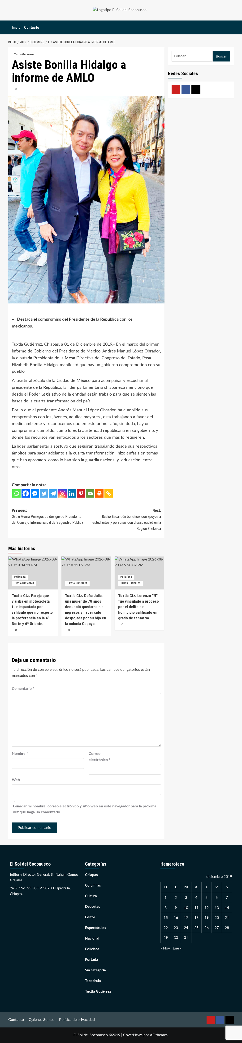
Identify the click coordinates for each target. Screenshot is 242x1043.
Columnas (93, 885)
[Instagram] (62, 493)
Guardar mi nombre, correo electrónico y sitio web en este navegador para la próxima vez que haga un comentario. (84, 809)
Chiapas (91, 875)
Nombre (20, 754)
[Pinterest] (81, 493)
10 (186, 908)
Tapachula (93, 981)
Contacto (31, 27)
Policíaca (20, 577)
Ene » (177, 948)
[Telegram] (53, 493)
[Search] (231, 27)
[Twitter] (44, 493)
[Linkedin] (72, 493)
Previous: (47, 516)
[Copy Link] (108, 493)
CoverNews (133, 1035)
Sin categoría (95, 970)
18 (196, 918)
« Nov (165, 948)
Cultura (91, 896)
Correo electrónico (99, 757)
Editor (90, 917)
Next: (126, 519)
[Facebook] (26, 493)
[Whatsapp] (16, 493)
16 (176, 918)
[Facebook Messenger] (35, 493)
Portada (91, 959)
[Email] (90, 493)
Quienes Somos (41, 1020)
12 (206, 908)
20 (217, 918)
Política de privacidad (77, 1020)
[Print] (99, 493)
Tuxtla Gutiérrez (24, 54)
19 (206, 918)
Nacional (92, 938)
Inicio (16, 27)
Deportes (92, 906)
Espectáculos (95, 928)
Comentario (23, 689)
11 (196, 908)
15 (166, 918)
